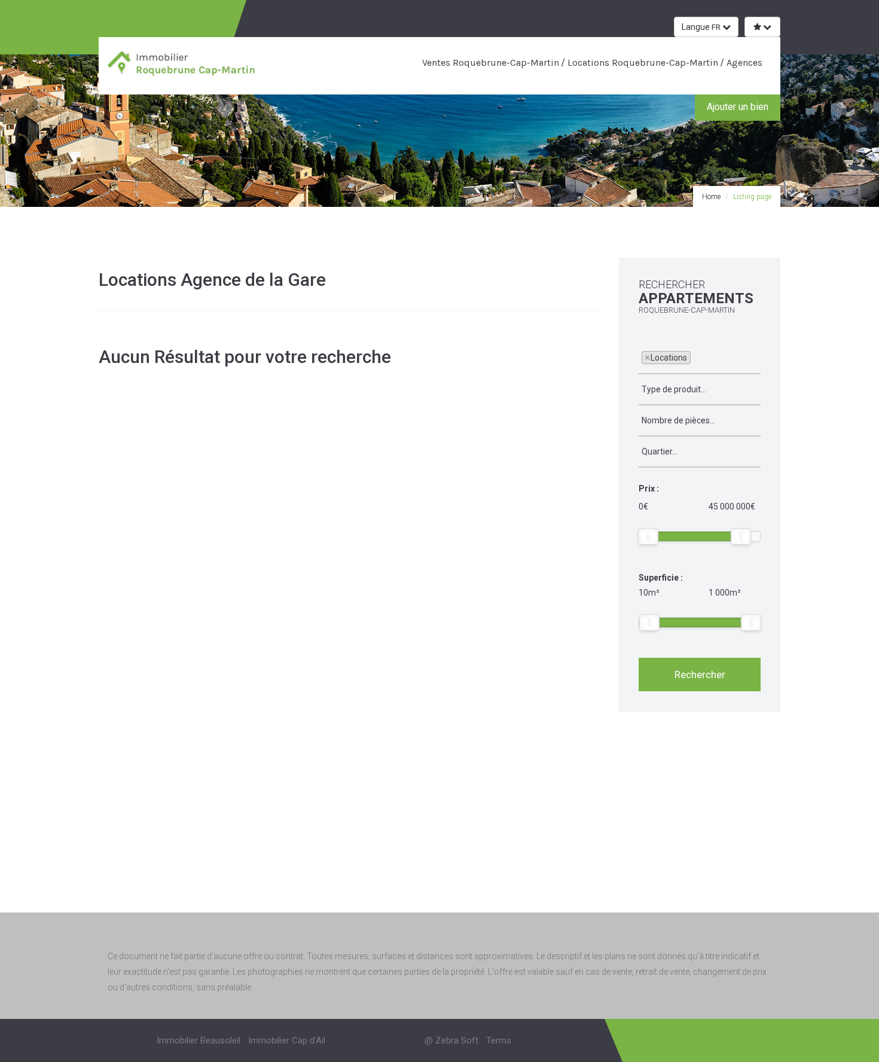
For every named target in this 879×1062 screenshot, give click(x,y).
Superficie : (661, 577)
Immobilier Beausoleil (198, 1040)
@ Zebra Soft (451, 1040)
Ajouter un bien (737, 106)
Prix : (649, 488)
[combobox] (700, 358)
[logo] (184, 65)
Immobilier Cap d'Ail (286, 1040)
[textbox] (697, 357)
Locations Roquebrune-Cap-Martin (641, 62)
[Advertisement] (439, 826)
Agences (743, 62)
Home (711, 197)
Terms (498, 1040)
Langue (701, 27)
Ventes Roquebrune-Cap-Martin (490, 62)
